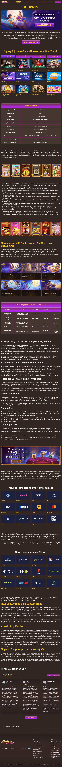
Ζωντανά (22, 56)
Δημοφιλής (7, 56)
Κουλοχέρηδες (53, 56)
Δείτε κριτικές (31, 717)
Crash (37, 56)
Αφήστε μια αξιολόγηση (54, 675)
